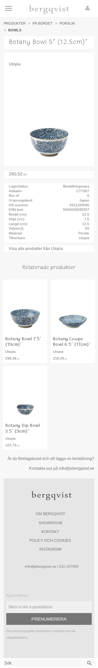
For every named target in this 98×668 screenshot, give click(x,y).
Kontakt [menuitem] (50, 531)
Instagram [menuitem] (50, 549)
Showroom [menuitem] (50, 523)
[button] (9, 8)
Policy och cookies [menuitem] (50, 540)
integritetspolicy (16, 637)
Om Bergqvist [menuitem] (50, 514)
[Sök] (89, 663)
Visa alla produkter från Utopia (36, 248)
